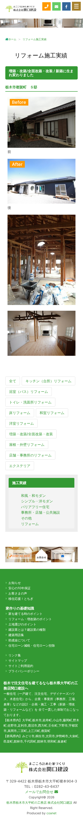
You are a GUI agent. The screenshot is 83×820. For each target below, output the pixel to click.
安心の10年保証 (19, 588)
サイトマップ (17, 660)
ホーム (12, 39)
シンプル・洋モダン (37, 501)
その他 (26, 518)
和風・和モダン (33, 495)
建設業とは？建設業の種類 (27, 629)
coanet (51, 813)
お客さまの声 (17, 593)
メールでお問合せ (39, 792)
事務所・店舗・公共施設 (40, 512)
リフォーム (30, 524)
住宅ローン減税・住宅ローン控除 (31, 645)
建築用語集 (16, 635)
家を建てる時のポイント (25, 613)
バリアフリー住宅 (35, 507)
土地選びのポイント (22, 624)
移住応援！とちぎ (20, 598)
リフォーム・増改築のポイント (30, 619)
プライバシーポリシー (23, 671)
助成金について (19, 640)
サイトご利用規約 (20, 666)
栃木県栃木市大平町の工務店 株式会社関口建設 (39, 802)
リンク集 (14, 655)
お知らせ (14, 583)
